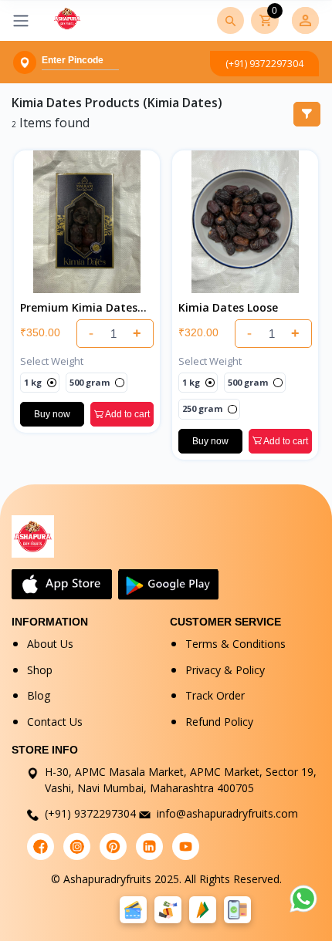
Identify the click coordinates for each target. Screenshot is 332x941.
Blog (38, 695)
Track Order (215, 695)
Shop (40, 670)
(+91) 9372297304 (264, 63)
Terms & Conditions (235, 643)
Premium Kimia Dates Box (78, 307)
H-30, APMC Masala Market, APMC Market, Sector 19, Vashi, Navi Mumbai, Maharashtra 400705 (181, 779)
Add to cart (126, 414)
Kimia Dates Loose (228, 307)
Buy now (52, 414)
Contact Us (55, 721)
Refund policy (219, 721)
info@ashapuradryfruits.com (227, 813)
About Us (50, 643)
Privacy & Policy (225, 670)
